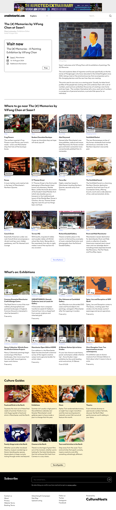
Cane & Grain (9, 234)
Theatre (89, 405)
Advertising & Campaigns (41, 496)
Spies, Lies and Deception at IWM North (98, 300)
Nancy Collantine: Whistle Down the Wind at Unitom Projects (16, 348)
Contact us (8, 496)
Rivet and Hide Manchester (96, 234)
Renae (6, 180)
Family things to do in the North (15, 444)
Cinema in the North (39, 444)
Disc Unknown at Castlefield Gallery (69, 300)
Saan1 (12, 57)
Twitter (61, 498)
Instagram (62, 500)
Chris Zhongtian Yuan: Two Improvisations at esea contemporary (96, 349)
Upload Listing (37, 500)
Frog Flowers (9, 137)
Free (46, 68)
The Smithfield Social (94, 180)
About (6, 498)
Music (61, 405)
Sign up (109, 479)
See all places (58, 260)
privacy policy (72, 485)
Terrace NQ (36, 234)
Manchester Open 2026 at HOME (44, 347)
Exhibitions (36, 405)
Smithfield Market (93, 137)
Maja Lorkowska (10, 31)
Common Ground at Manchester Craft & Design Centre (16, 300)
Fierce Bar (62, 180)
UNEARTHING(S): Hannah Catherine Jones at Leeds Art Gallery (42, 301)
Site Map (35, 498)
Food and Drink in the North (14, 405)
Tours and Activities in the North (70, 444)
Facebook (62, 502)
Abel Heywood (64, 137)
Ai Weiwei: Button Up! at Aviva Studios (70, 348)
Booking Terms (9, 505)
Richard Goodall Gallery (68, 234)
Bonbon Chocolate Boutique (42, 137)
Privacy (7, 500)
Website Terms (9, 503)
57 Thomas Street (38, 180)
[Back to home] (14, 16)
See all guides (58, 465)
